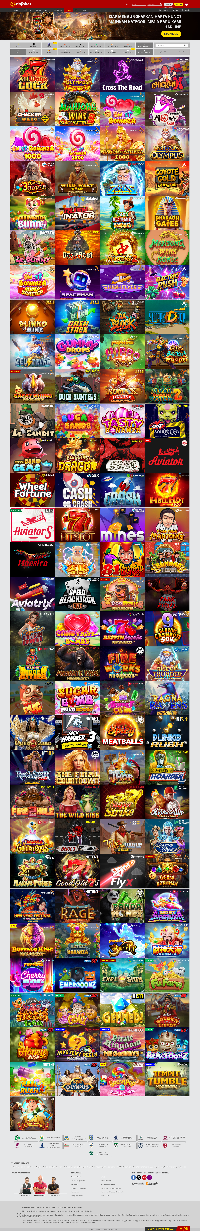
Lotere (84, 10)
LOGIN (168, 4)
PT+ (76, 10)
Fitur (18, 53)
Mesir (51, 51)
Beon (51, 45)
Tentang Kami (76, 1177)
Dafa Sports (28, 10)
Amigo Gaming (65, 47)
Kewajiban (74, 1184)
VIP (177, 10)
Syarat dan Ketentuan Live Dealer (112, 1192)
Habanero (128, 47)
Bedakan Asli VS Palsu (108, 1184)
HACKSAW (33, 47)
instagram (149, 1177)
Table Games (129, 51)
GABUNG (171, 31)
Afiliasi (103, 1177)
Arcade (68, 10)
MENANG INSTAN (96, 53)
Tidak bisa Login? (168, 7)
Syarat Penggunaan (78, 1181)
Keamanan (75, 1192)
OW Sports (16, 10)
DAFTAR (179, 4)
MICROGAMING (96, 47)
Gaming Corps (80, 46)
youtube (144, 1177)
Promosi (165, 10)
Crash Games (65, 53)
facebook (133, 1177)
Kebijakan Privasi (77, 1196)
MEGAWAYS (112, 53)
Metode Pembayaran (78, 1188)
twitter (138, 1177)
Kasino (38, 10)
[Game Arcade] (20, 4)
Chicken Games (81, 53)
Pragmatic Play (112, 47)
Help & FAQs (105, 1196)
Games (47, 10)
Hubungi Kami (106, 1181)
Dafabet (18, 47)
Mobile (187, 10)
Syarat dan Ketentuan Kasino (111, 1188)
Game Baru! (33, 53)
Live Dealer (58, 10)
